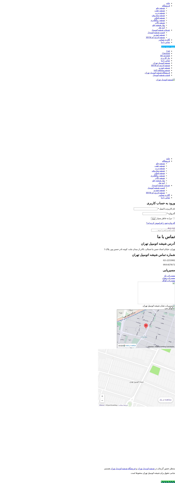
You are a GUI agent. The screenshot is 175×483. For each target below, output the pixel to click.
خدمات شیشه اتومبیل (161, 30)
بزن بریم (171, 228)
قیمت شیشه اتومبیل (156, 32)
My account (165, 56)
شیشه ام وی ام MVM (155, 37)
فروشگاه (166, 6)
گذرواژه (171, 213)
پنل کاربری (165, 58)
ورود (153, 218)
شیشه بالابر (160, 23)
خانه (168, 3)
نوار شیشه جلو (158, 25)
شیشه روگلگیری (158, 20)
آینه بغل (161, 28)
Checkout (166, 53)
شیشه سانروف (158, 15)
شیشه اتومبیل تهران (161, 63)
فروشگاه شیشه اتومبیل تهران (157, 73)
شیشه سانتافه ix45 (162, 70)
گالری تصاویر (164, 40)
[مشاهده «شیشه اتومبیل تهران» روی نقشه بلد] (136, 378)
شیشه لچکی (159, 18)
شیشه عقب (160, 10)
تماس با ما (165, 42)
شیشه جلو (160, 8)
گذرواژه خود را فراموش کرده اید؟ (160, 223)
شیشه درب (160, 13)
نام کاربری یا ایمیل (166, 209)
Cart (168, 51)
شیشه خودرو (159, 35)
